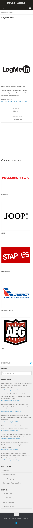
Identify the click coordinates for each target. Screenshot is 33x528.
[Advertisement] (16, 36)
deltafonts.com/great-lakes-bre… (10, 390)
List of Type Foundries (9, 506)
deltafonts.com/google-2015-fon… (11, 411)
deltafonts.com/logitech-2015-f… (10, 422)
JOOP (3, 233)
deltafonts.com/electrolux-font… (10, 449)
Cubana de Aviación (7, 310)
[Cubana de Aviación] (16, 293)
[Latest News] (30, 363)
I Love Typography (8, 479)
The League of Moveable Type (12, 483)
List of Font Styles (8, 502)
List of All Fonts (7, 493)
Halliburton (4, 194)
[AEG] (16, 331)
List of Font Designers (9, 498)
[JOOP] (16, 216)
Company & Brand (7, 12)
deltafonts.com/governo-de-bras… (11, 438)
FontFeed (6, 470)
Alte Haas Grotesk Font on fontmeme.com (14, 101)
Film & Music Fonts (9, 474)
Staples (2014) (5, 271)
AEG (2, 349)
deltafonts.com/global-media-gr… (11, 460)
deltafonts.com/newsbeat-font (10, 430)
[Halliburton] (16, 177)
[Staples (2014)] (16, 254)
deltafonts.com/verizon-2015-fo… (11, 400)
